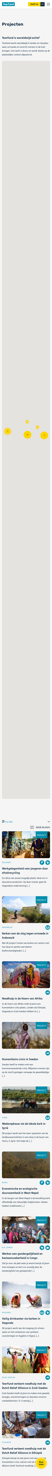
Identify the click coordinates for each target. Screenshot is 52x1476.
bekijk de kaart (43, 827)
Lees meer (26, 861)
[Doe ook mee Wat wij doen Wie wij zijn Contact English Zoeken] (48, 4)
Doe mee (41, 1463)
